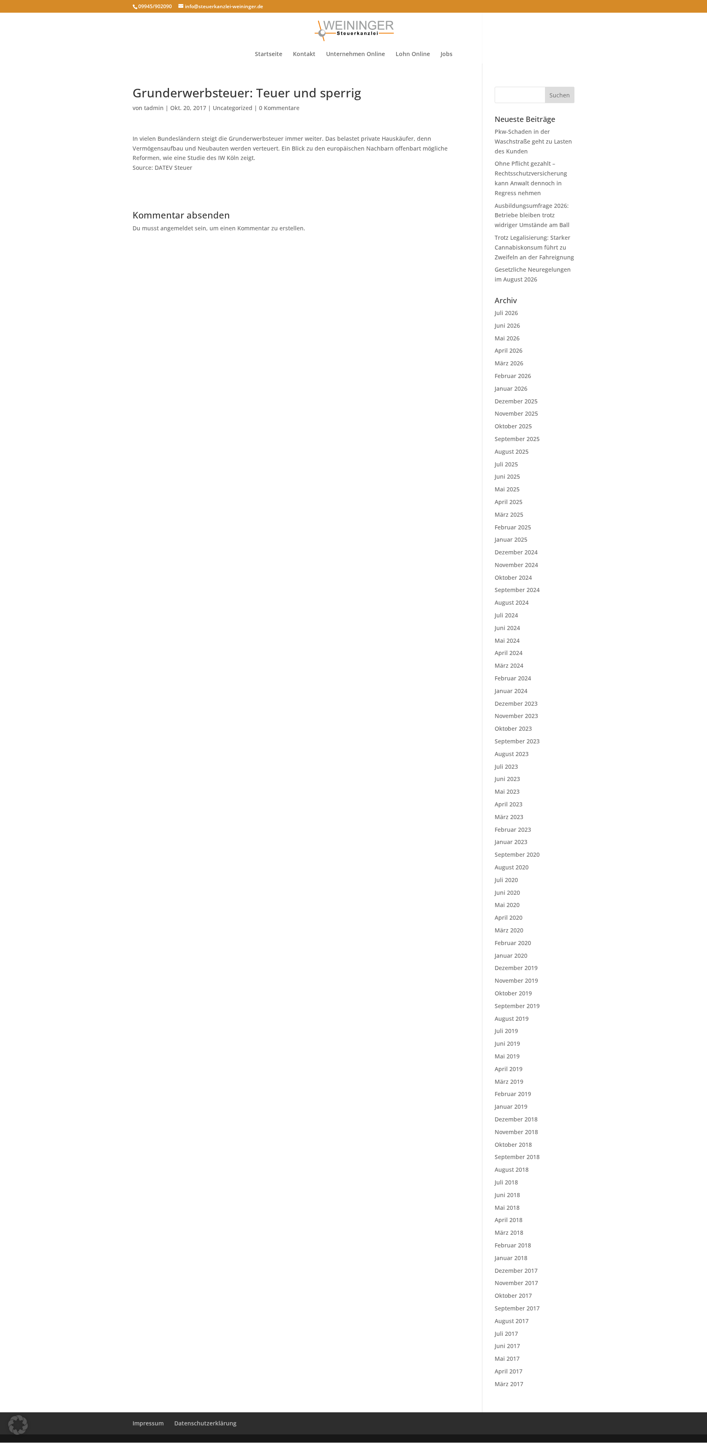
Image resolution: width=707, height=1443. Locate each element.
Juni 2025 (507, 476)
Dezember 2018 (516, 1119)
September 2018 (517, 1157)
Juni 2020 (507, 892)
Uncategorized (232, 108)
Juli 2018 (506, 1182)
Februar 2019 (513, 1094)
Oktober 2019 (513, 993)
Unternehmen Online (355, 54)
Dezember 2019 (516, 968)
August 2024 (512, 602)
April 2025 (508, 502)
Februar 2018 (513, 1245)
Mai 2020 (507, 905)
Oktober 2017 (513, 1295)
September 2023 (517, 741)
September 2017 (517, 1308)
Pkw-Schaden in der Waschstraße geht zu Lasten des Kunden (533, 141)
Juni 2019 (507, 1043)
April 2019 (508, 1069)
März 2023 (509, 817)
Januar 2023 (511, 842)
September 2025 (517, 439)
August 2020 (512, 867)
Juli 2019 (506, 1031)
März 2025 (509, 514)
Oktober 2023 (513, 728)
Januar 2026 (511, 388)
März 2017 (509, 1384)
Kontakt (304, 54)
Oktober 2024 (513, 577)
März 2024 (509, 665)
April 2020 (508, 917)
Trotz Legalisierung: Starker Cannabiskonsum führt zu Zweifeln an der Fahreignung (534, 247)
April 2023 (508, 804)
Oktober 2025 (513, 426)
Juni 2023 (507, 779)
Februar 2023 (513, 829)
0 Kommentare (279, 108)
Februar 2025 (513, 527)
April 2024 (508, 653)
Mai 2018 (507, 1207)
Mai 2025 (507, 489)
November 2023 (516, 716)
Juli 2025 (506, 464)
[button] (18, 1425)
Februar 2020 (513, 943)
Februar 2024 (513, 678)
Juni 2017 (507, 1346)
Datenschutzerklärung (205, 1423)
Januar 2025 (511, 539)
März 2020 (509, 930)
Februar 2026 (513, 376)
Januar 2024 (511, 691)
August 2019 (512, 1018)
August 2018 (512, 1169)
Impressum (148, 1423)
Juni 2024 (507, 628)
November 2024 (516, 565)
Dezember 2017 (516, 1270)
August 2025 (512, 451)
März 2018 (509, 1232)
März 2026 (509, 363)
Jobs (447, 54)
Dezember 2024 (516, 552)
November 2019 (516, 980)
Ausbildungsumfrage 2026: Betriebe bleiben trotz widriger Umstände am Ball (532, 215)
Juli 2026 (506, 313)
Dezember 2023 (516, 703)
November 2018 (516, 1132)
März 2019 (509, 1081)
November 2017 (516, 1283)
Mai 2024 (507, 640)
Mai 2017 (507, 1358)
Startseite (268, 54)
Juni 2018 (507, 1195)
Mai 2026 (507, 338)
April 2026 (508, 350)
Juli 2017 (506, 1333)
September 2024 (517, 590)
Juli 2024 (506, 615)
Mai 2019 (507, 1056)
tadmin (154, 108)
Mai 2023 (507, 791)
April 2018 (508, 1220)
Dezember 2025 (516, 401)
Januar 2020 (511, 955)
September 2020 (517, 854)
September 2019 (517, 1006)
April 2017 (508, 1371)
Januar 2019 (511, 1106)
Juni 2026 (507, 325)
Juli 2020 (506, 880)
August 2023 (512, 754)
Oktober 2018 (513, 1144)
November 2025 (516, 413)
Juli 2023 (506, 766)
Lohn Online (413, 54)
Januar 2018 (511, 1258)
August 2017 (512, 1321)
